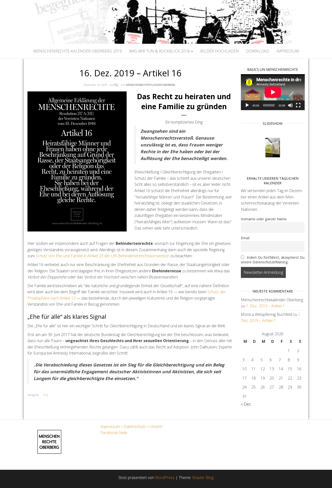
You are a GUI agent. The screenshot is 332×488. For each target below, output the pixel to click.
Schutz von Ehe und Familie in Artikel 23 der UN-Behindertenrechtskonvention (102, 255)
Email (245, 238)
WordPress (165, 477)
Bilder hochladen (219, 51)
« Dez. (246, 404)
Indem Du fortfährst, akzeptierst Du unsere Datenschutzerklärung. (273, 259)
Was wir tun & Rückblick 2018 (160, 51)
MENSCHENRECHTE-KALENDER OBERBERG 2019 (77, 51)
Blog (45, 395)
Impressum (287, 51)
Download (257, 51)
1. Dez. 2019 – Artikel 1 (265, 306)
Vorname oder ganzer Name (264, 219)
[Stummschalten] (290, 105)
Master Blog (203, 477)
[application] (273, 92)
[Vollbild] (298, 105)
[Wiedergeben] (247, 105)
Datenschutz (135, 426)
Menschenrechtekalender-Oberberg (150, 85)
